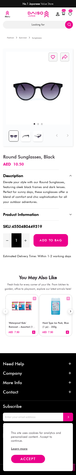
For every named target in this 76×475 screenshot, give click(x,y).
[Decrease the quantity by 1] (7, 240)
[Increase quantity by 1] (25, 240)
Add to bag (51, 240)
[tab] (34, 124)
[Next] (67, 134)
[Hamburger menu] (7, 14)
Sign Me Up (68, 417)
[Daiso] (38, 14)
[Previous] (56, 134)
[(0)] (63, 14)
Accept (28, 459)
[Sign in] (57, 14)
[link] (19, 449)
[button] (63, 14)
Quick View (34, 298)
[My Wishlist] (70, 14)
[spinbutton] (16, 240)
